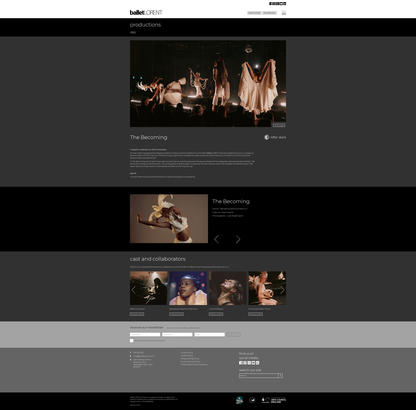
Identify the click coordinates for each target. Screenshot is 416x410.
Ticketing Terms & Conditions (194, 365)
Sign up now (233, 335)
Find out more (137, 314)
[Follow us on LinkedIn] (284, 4)
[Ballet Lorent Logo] (146, 14)
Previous (216, 239)
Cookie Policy (187, 356)
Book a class (254, 13)
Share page (279, 125)
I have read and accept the (149, 341)
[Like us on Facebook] (271, 4)
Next (238, 239)
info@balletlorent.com (143, 356)
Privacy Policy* (159, 341)
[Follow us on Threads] (278, 4)
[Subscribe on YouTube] (281, 4)
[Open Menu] (284, 14)
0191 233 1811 (138, 353)
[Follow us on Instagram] (274, 4)
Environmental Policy (190, 362)
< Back (133, 32)
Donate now (269, 13)
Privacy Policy (187, 353)
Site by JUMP (135, 405)
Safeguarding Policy (190, 359)
